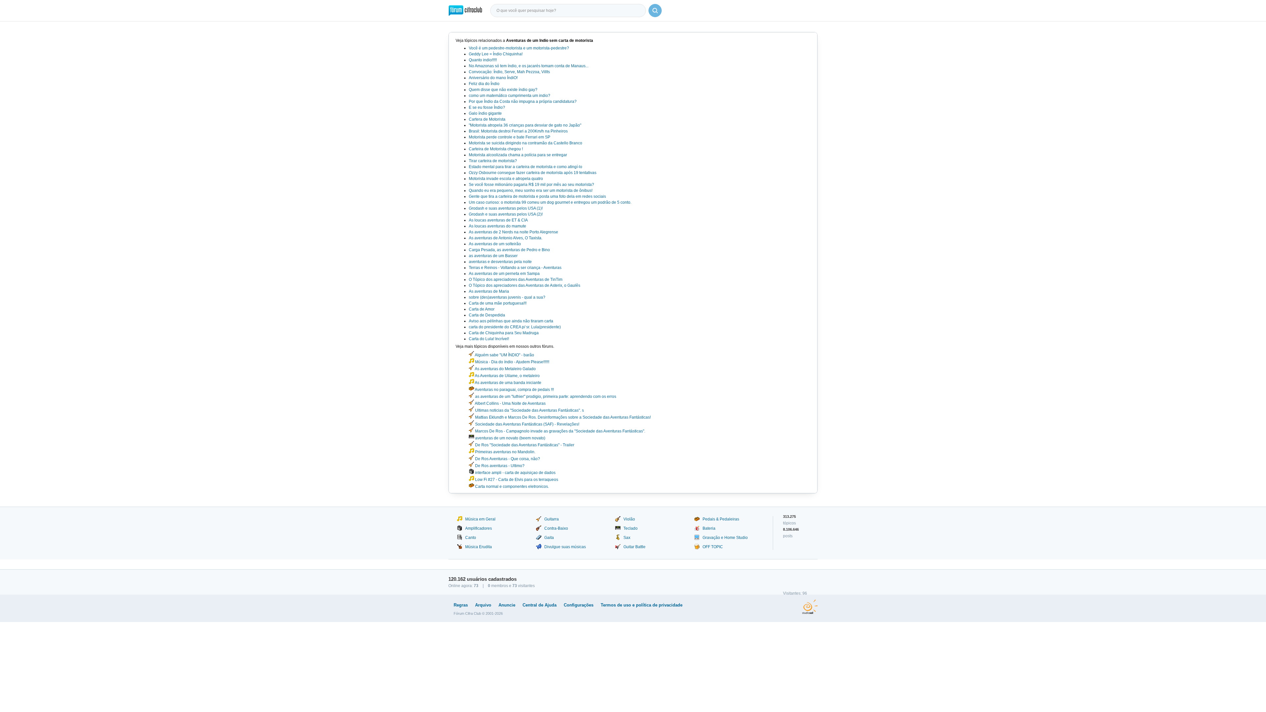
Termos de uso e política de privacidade (641, 605)
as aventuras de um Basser (493, 255)
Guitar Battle (634, 547)
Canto (470, 537)
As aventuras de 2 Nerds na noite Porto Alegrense (513, 232)
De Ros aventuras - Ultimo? (499, 465)
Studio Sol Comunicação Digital (810, 607)
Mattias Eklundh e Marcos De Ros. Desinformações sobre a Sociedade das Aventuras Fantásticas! (562, 417)
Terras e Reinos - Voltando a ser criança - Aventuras (515, 267)
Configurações (578, 605)
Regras (461, 605)
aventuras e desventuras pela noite (500, 261)
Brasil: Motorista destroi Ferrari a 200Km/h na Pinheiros (518, 131)
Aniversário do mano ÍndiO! (493, 77)
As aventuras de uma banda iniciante (507, 382)
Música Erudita (478, 547)
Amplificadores (478, 528)
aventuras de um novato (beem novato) (509, 438)
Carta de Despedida (487, 315)
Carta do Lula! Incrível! (489, 339)
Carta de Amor (482, 309)
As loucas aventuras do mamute (497, 226)
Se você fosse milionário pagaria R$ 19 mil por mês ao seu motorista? (531, 184)
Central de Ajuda (540, 605)
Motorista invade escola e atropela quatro (506, 178)
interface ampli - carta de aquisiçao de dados (515, 472)
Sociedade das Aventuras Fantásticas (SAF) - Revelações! (526, 424)
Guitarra (551, 519)
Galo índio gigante (485, 113)
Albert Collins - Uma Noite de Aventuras (510, 403)
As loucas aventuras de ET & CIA (498, 220)
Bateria (709, 528)
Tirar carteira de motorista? (493, 161)
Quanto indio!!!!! (483, 60)
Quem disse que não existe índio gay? (503, 89)
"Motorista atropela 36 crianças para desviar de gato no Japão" (525, 125)
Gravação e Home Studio (725, 537)
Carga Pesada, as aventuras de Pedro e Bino (509, 250)
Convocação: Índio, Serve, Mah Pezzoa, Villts (509, 72)
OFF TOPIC (713, 547)
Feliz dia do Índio (484, 83)
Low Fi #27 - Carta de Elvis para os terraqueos (516, 479)
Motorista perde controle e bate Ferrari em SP (509, 137)
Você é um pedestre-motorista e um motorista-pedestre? (519, 48)
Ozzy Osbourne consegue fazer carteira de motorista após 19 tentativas (532, 172)
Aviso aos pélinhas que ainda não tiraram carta (511, 321)
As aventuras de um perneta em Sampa (504, 273)
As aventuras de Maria (489, 291)
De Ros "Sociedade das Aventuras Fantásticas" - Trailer (524, 445)
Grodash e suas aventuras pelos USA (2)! (506, 214)
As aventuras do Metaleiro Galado (505, 369)
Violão (629, 519)
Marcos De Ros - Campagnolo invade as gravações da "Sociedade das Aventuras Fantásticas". (559, 431)
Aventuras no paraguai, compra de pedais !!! (514, 389)
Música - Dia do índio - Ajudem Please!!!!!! (511, 362)
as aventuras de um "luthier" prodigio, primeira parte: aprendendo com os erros (545, 396)
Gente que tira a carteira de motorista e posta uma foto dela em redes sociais (537, 196)
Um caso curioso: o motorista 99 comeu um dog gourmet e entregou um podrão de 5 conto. (550, 202)
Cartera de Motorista (487, 119)
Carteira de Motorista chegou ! (496, 149)
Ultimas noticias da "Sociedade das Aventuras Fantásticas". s (529, 410)
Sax (626, 537)
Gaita (549, 537)
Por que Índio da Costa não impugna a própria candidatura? (523, 101)
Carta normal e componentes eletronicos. (511, 486)
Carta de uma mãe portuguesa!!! (498, 303)
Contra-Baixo (556, 528)
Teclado (630, 528)
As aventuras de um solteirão (495, 244)
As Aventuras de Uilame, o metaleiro (507, 375)
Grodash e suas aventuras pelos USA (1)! (506, 208)
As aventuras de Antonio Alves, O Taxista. (505, 238)
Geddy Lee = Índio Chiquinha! (496, 54)
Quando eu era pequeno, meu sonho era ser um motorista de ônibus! (530, 190)
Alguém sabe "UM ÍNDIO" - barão (504, 355)
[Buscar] (655, 10)
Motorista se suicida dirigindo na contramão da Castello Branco (525, 143)
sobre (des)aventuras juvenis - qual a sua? (507, 297)
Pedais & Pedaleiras (721, 519)
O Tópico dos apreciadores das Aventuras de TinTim (515, 279)
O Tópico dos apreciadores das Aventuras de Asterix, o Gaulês (524, 285)
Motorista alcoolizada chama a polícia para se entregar (518, 155)
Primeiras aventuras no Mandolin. (504, 452)
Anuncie (506, 605)
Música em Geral (480, 519)
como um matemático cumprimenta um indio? (509, 95)
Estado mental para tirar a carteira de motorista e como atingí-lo (525, 166)
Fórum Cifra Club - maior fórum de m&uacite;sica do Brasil (465, 10)
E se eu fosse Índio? (487, 107)
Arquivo (483, 605)
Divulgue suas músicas (565, 547)
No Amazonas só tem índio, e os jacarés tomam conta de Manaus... (528, 66)
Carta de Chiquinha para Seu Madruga (504, 333)
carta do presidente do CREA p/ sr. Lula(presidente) (515, 327)
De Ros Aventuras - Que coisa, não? (507, 459)
